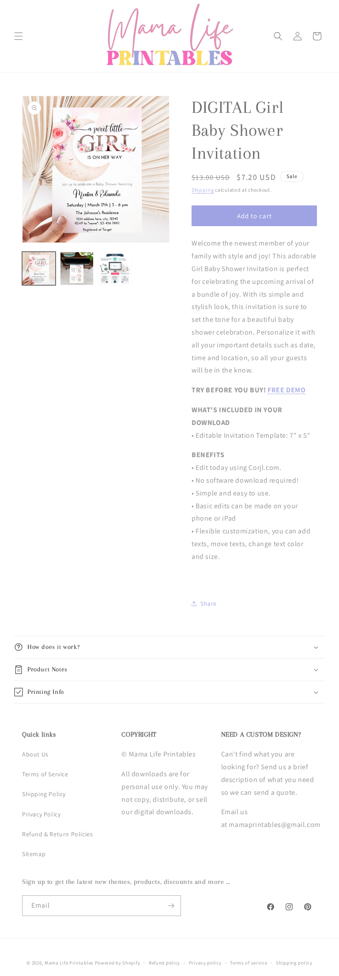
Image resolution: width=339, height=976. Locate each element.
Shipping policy (294, 963)
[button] (18, 36)
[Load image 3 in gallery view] (115, 268)
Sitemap (33, 854)
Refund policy (164, 963)
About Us (35, 754)
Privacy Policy (41, 814)
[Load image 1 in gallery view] (39, 268)
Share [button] (208, 603)
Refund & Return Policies (57, 834)
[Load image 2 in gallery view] (77, 268)
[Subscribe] (171, 905)
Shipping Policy (44, 794)
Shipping (203, 189)
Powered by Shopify (117, 963)
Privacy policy (205, 963)
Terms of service (248, 963)
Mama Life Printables (69, 963)
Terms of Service (45, 774)
